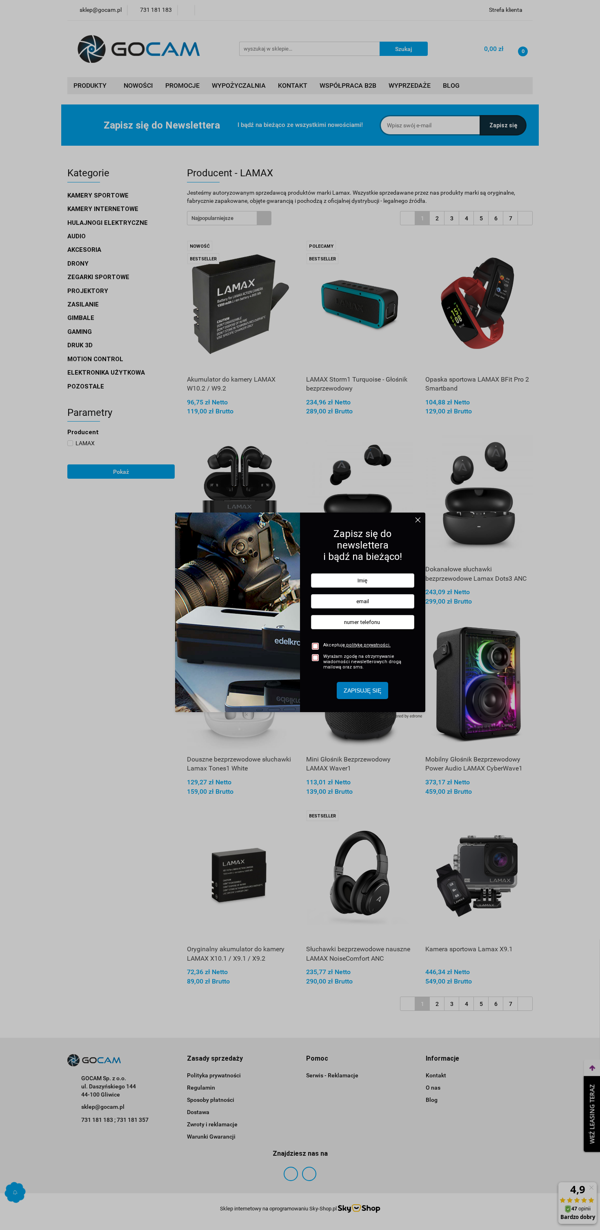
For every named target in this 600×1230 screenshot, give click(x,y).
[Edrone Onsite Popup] (300, 615)
